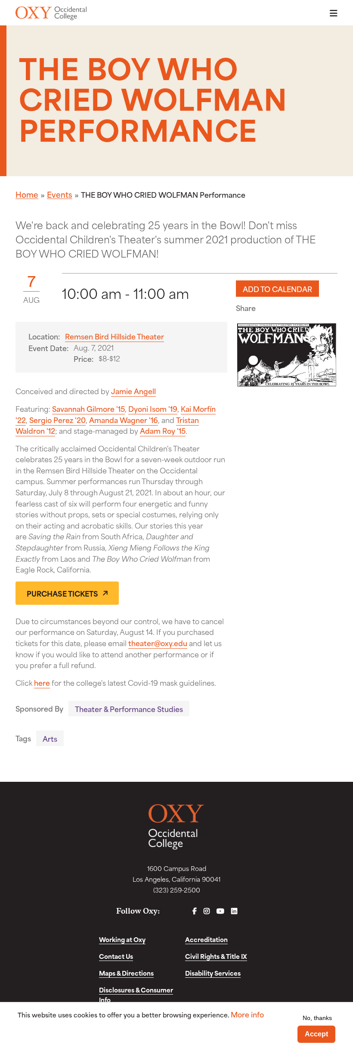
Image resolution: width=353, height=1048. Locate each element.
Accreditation (206, 939)
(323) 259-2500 (176, 890)
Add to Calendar (277, 288)
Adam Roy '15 (163, 430)
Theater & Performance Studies (129, 708)
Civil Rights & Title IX (216, 956)
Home (26, 194)
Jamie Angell (133, 390)
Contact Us (116, 956)
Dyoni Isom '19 (152, 408)
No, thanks (317, 1017)
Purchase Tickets (62, 593)
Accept (316, 1034)
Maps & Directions (126, 973)
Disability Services (213, 973)
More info (247, 1014)
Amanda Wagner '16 (123, 419)
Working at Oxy (122, 939)
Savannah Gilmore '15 (88, 408)
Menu (331, 13)
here (42, 682)
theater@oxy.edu (157, 642)
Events (59, 194)
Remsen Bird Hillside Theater (114, 336)
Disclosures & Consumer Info (136, 994)
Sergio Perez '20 (57, 419)
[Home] (51, 13)
